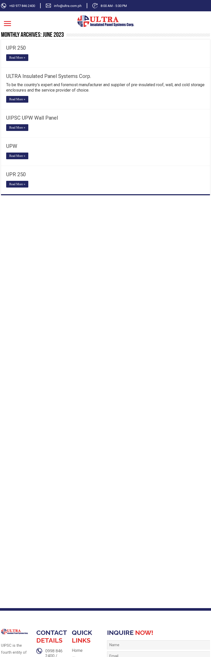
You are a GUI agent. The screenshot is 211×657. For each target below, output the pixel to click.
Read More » (17, 57)
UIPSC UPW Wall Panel (32, 118)
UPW (11, 146)
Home (77, 650)
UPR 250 (16, 48)
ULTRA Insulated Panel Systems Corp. (48, 76)
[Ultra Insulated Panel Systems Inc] (105, 21)
